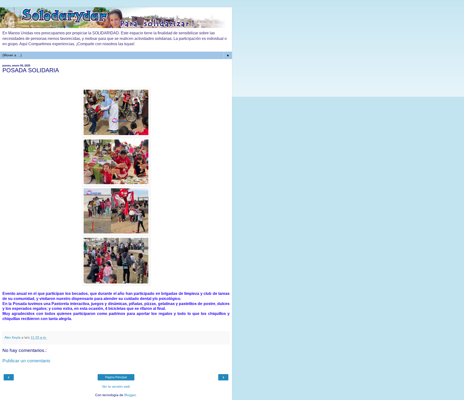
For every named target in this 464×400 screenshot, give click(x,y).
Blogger (130, 395)
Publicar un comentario (26, 360)
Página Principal (116, 377)
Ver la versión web (116, 386)
